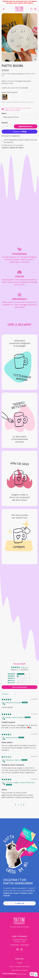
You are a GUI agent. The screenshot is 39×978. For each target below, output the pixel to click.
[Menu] (4, 9)
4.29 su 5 (24, 667)
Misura (4, 113)
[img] (6, 700)
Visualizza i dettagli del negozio (13, 147)
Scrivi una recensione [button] (19, 687)
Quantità (5, 123)
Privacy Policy (14, 945)
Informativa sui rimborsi (19, 970)
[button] (31, 9)
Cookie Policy (24, 945)
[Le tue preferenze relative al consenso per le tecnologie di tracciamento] (36, 975)
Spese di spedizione (18, 73)
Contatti (19, 963)
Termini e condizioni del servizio (19, 966)
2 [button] (18, 805)
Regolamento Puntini (19, 974)
